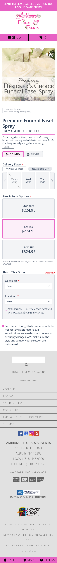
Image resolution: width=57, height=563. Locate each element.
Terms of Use (28, 550)
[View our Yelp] (36, 435)
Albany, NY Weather (14, 534)
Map (30, 560)
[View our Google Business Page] (25, 435)
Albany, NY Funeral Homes (21, 524)
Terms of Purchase (37, 545)
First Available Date (40, 168)
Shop (16, 37)
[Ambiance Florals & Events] (28, 29)
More (7, 146)
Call (10, 560)
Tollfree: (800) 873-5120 (28, 464)
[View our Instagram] (31, 435)
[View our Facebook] (20, 435)
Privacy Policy (15, 545)
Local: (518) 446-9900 (28, 459)
